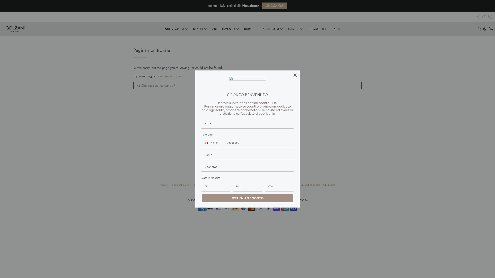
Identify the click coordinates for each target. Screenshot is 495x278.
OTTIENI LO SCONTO (248, 198)
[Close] (295, 75)
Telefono (207, 134)
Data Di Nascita (210, 178)
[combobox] (211, 143)
